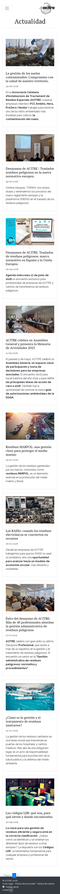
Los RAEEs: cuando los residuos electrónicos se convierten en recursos (28, 535)
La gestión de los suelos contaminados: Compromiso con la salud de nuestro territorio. (29, 77)
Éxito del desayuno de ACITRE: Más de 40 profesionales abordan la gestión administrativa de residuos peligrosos (30, 624)
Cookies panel (12, 887)
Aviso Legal (7, 883)
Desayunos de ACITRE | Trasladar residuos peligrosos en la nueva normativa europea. (30, 172)
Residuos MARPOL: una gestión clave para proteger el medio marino (28, 451)
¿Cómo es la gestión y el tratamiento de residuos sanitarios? (23, 721)
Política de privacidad (25, 883)
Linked (5, 890)
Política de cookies (45, 883)
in (11, 890)
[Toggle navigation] (7, 8)
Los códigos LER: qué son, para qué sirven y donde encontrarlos (29, 815)
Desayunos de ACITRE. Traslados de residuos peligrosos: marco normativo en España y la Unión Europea (29, 258)
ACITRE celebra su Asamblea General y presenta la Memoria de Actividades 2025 (28, 344)
